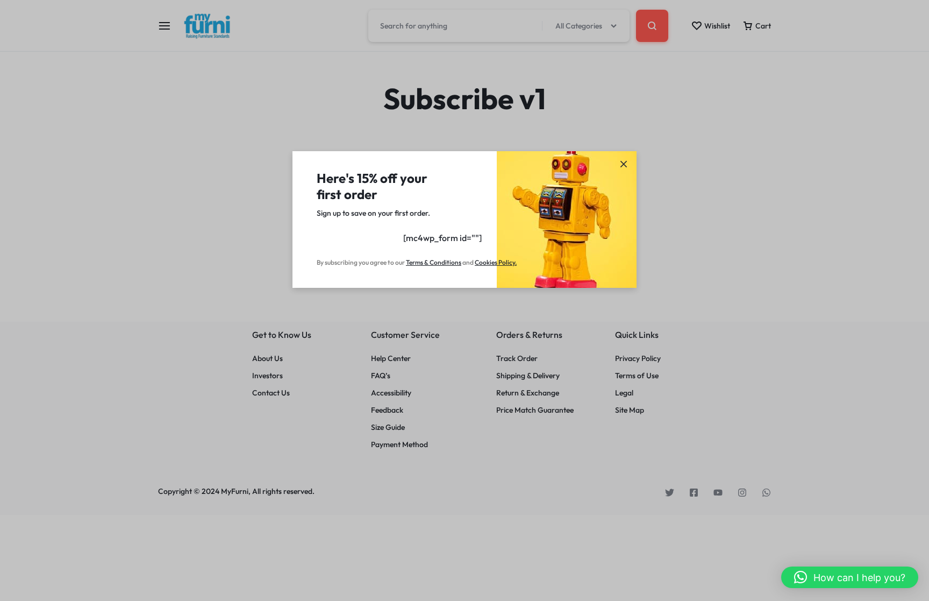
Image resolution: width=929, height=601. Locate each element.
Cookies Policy (495, 262)
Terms (415, 262)
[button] (849, 577)
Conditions (445, 262)
